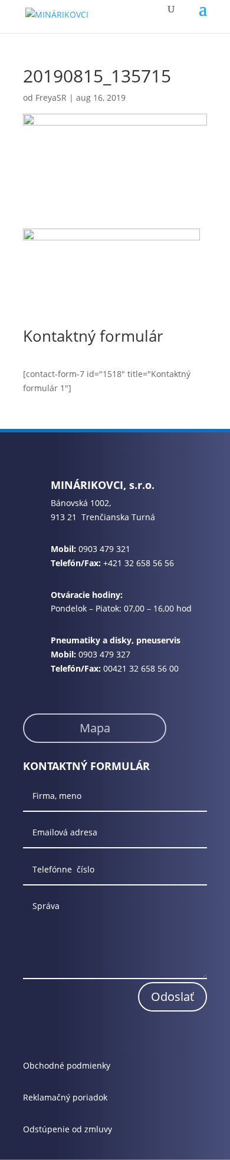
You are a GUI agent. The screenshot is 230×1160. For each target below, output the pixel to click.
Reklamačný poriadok (65, 1097)
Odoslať (172, 996)
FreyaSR (51, 97)
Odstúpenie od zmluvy (67, 1129)
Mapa (95, 728)
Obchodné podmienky (66, 1065)
